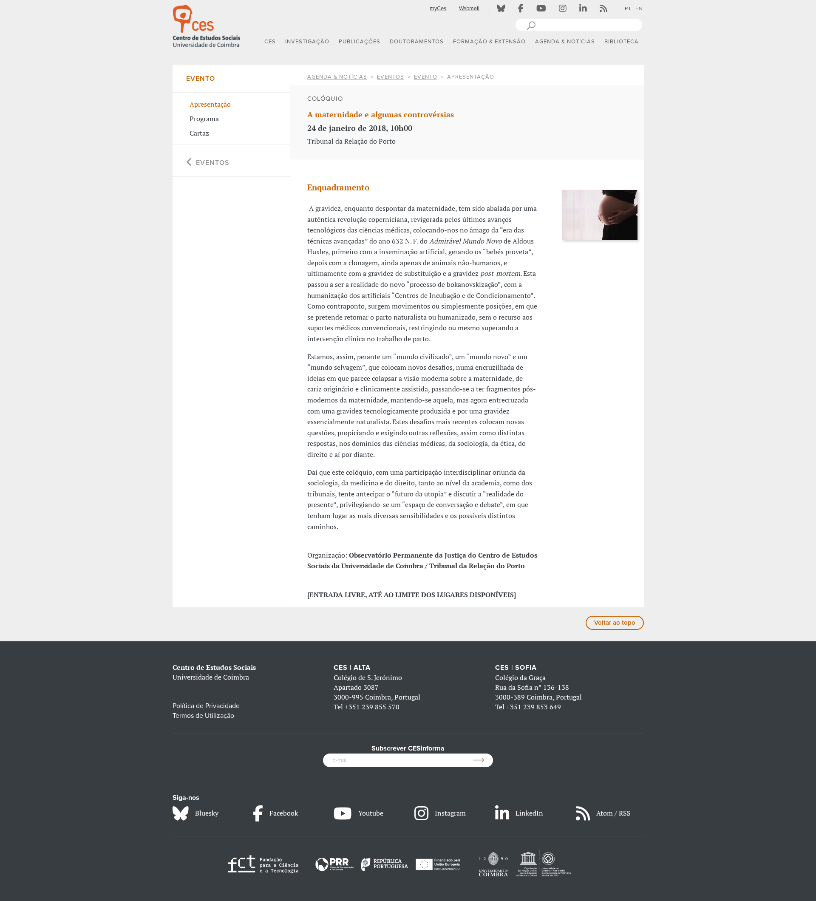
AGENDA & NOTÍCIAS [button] (565, 41)
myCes (438, 8)
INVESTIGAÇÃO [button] (307, 41)
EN (639, 8)
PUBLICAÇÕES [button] (359, 41)
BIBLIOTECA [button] (621, 41)
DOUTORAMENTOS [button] (417, 41)
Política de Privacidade (206, 706)
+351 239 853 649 (533, 706)
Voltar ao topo (614, 622)
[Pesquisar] (531, 24)
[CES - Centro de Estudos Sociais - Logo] (207, 25)
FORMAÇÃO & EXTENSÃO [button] (489, 41)
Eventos (390, 77)
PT (628, 8)
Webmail (469, 8)
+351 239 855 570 (372, 706)
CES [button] (270, 41)
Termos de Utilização (203, 715)
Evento (425, 77)
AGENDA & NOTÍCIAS (337, 77)
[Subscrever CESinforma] (483, 760)
